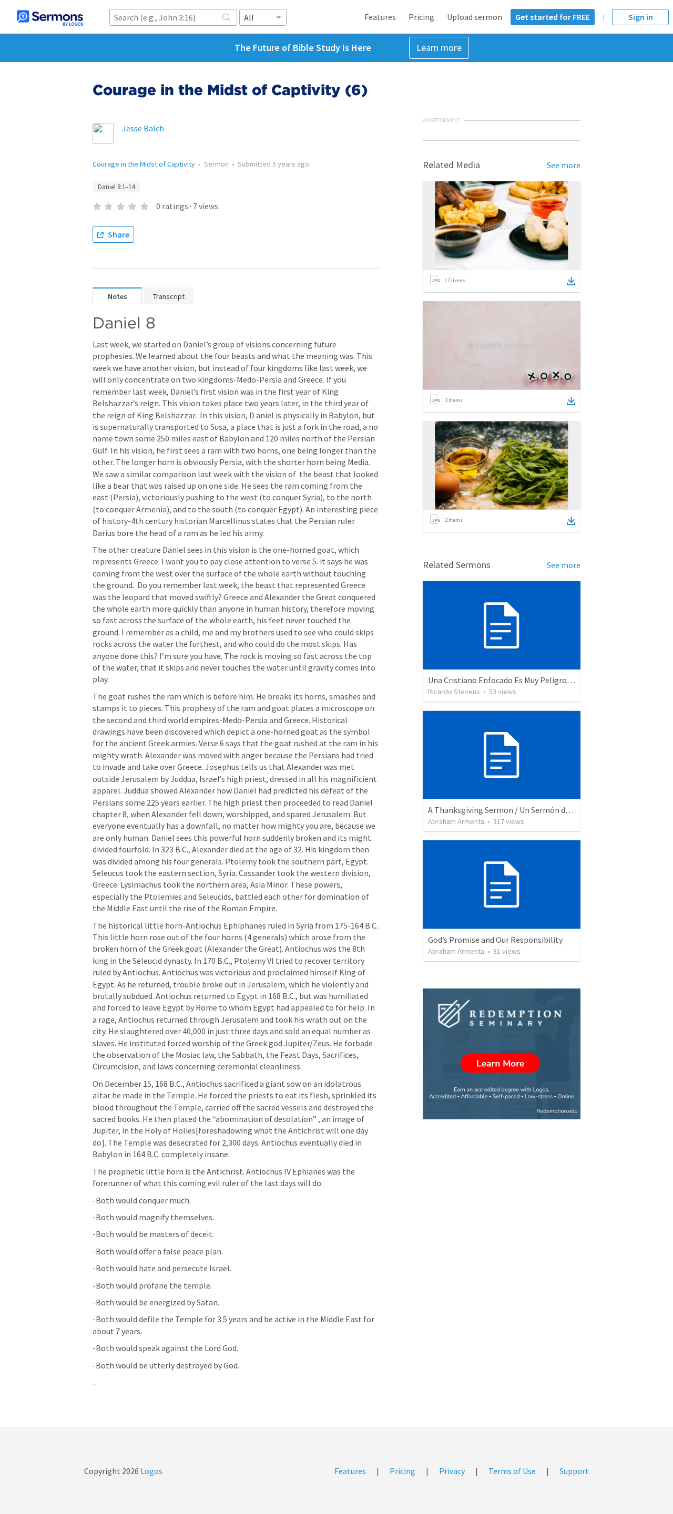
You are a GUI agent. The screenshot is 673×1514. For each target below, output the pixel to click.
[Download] (571, 281)
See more (563, 165)
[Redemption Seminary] (501, 1053)
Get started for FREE (552, 17)
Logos (150, 1471)
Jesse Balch (143, 128)
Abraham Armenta (456, 821)
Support (574, 1471)
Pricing (421, 17)
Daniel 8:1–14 (116, 186)
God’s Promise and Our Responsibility (495, 939)
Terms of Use (512, 1471)
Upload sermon (474, 17)
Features (380, 17)
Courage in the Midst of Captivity (144, 164)
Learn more (439, 48)
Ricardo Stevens (454, 691)
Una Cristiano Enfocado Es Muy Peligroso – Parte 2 (518, 680)
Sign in (640, 17)
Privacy (452, 1471)
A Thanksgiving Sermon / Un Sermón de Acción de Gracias (530, 810)
